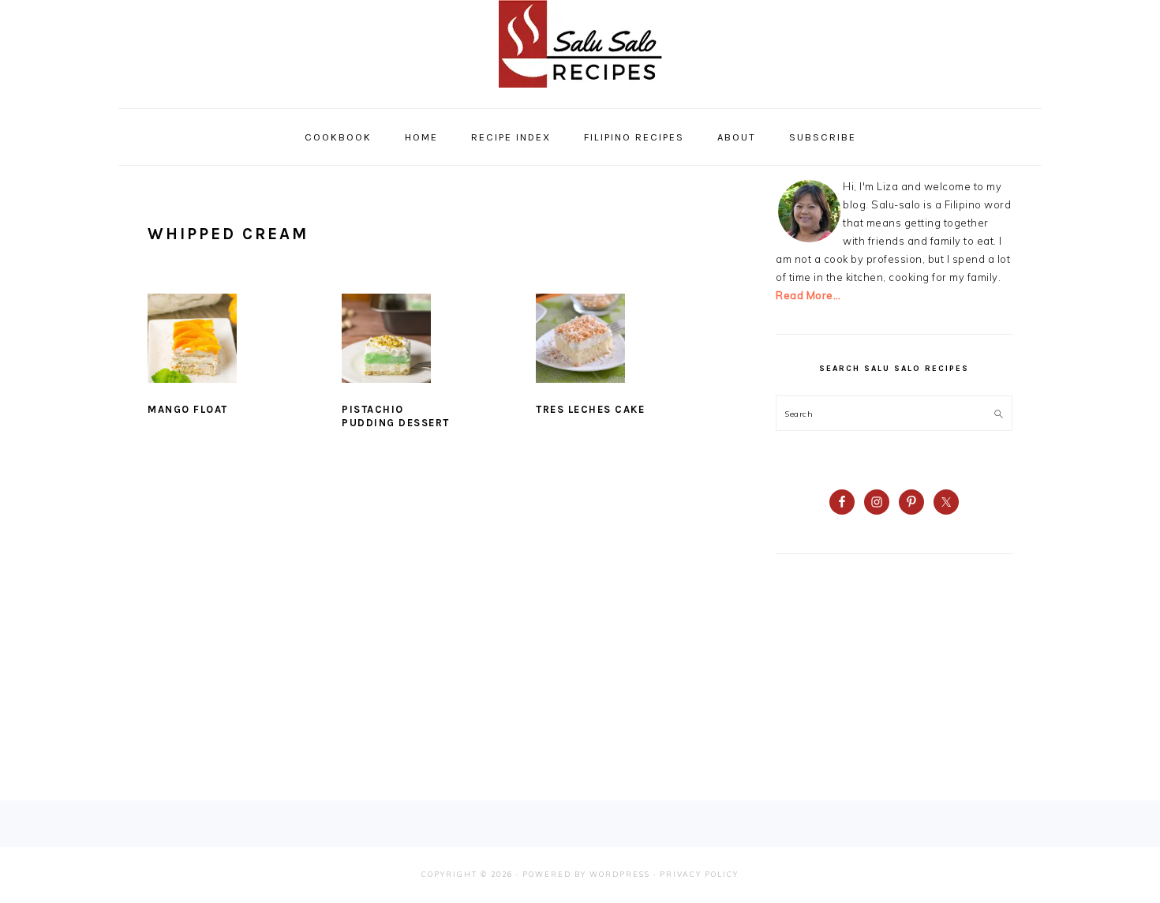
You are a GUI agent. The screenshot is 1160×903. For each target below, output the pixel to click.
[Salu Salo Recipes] (580, 91)
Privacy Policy (699, 874)
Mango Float (188, 409)
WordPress (619, 874)
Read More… (808, 295)
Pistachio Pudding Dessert (396, 416)
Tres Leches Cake (590, 409)
